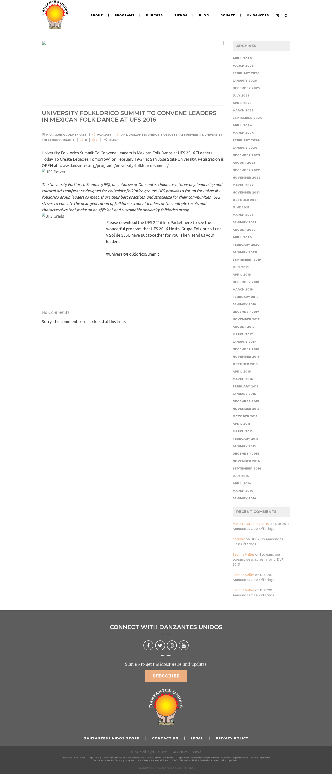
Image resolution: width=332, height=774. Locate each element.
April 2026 (242, 58)
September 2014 (247, 468)
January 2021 (244, 222)
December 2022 (246, 170)
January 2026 (245, 80)
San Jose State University (182, 134)
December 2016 (246, 349)
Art (124, 134)
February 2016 (246, 386)
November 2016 (246, 356)
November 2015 (246, 409)
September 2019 (247, 259)
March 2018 (243, 289)
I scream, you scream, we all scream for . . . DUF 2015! (258, 559)
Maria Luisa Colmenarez (251, 524)
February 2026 (246, 73)
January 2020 (245, 252)
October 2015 (245, 416)
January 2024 (245, 147)
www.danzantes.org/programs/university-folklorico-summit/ (114, 165)
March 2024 (243, 133)
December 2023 (246, 155)
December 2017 (246, 312)
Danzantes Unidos (144, 134)
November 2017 (246, 319)
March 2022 (243, 185)
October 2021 (245, 200)
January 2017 (244, 341)
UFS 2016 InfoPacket (164, 222)
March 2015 (243, 431)
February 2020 (246, 244)
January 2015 (244, 446)
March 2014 (243, 491)
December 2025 (246, 88)
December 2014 (246, 453)
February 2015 (245, 438)
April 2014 (242, 483)
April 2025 (242, 103)
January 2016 (244, 394)
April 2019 (242, 274)
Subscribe (166, 676)
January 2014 (244, 498)
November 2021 (246, 192)
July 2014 (241, 476)
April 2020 (242, 237)
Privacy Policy (232, 738)
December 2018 (246, 282)
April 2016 (242, 371)
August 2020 (244, 229)
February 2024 (246, 140)
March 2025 (243, 110)
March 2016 (243, 379)
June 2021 (241, 207)
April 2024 (242, 125)
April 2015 (241, 423)
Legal (197, 738)
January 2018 (244, 304)
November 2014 (246, 461)
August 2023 (244, 162)
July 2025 (241, 95)
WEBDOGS (186, 767)
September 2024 (247, 118)
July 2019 (241, 267)
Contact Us (165, 738)
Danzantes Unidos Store (111, 738)
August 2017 (244, 326)
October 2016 (245, 364)
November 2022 (246, 177)
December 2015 (246, 401)
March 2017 (243, 334)
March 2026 (243, 65)
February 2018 (246, 297)
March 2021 (243, 215)
